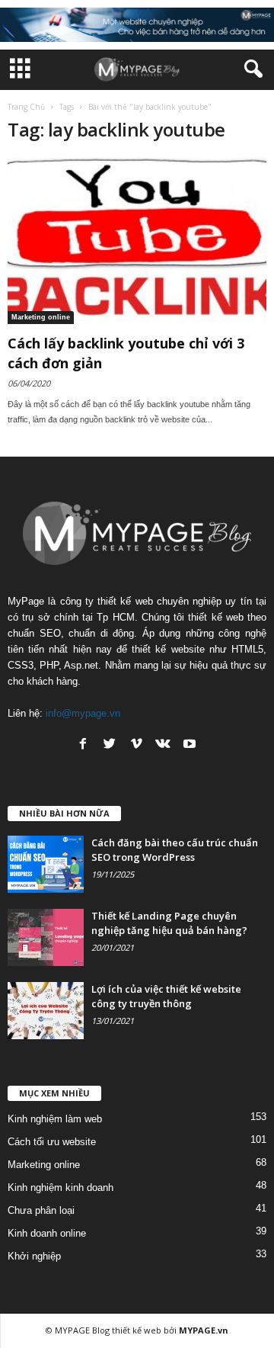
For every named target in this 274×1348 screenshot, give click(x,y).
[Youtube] (189, 743)
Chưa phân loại (41, 1210)
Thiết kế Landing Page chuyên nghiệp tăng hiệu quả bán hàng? (169, 923)
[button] (250, 69)
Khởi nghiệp (34, 1256)
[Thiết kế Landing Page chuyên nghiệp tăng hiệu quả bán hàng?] (46, 937)
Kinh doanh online (47, 1233)
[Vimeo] (136, 743)
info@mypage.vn (83, 713)
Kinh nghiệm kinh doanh (60, 1187)
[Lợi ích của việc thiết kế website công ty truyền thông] (46, 1010)
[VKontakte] (163, 743)
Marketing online (40, 317)
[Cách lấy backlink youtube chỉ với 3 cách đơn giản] (137, 241)
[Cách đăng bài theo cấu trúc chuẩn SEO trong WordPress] (46, 864)
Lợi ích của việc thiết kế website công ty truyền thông (166, 996)
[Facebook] (83, 743)
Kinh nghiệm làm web (55, 1119)
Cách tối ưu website (52, 1141)
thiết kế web (136, 1330)
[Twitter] (109, 743)
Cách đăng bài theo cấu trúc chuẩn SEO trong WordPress (174, 850)
